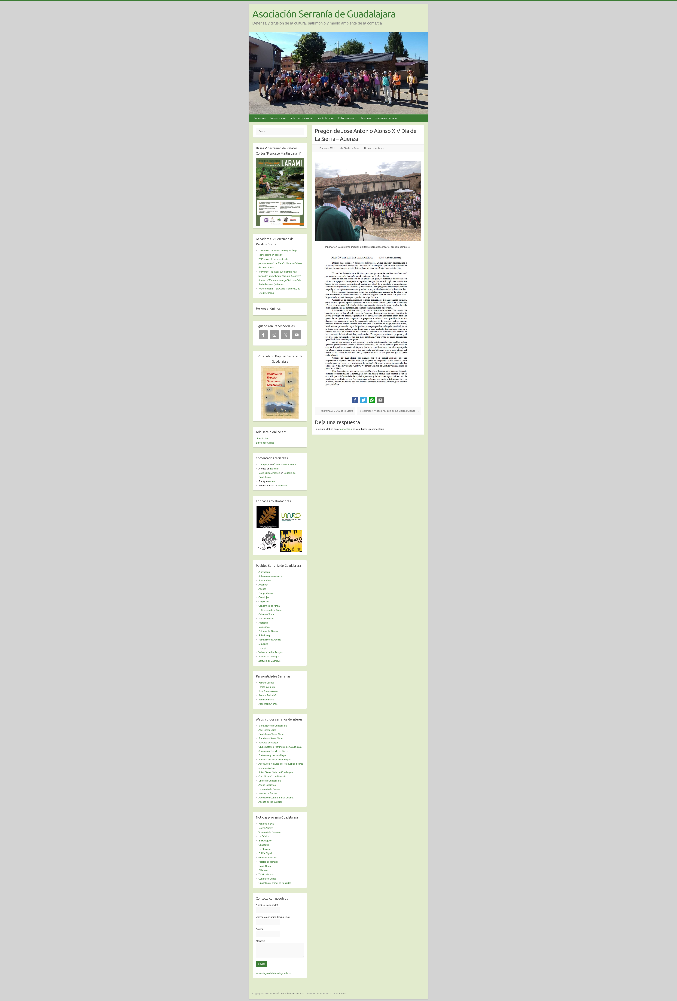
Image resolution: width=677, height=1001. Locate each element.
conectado (346, 429)
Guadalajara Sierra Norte (270, 734)
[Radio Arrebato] (291, 531)
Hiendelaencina (266, 618)
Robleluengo (264, 635)
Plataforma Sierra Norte (270, 738)
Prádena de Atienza (268, 631)
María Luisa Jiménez (269, 473)
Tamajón (262, 648)
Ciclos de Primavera (300, 118)
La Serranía (364, 118)
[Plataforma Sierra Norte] (268, 508)
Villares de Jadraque (268, 656)
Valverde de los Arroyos (270, 652)
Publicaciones (346, 118)
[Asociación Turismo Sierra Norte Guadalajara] (291, 508)
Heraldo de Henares (268, 861)
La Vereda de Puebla (269, 789)
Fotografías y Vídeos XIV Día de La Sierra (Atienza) (389, 410)
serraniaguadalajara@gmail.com (274, 973)
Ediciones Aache (265, 442)
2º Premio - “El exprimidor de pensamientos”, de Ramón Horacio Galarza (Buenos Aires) (280, 263)
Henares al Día (266, 823)
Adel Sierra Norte (267, 730)
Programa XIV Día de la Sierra (334, 410)
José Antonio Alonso (268, 691)
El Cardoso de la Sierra (270, 610)
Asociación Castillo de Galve (273, 751)
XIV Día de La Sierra (349, 148)
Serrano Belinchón (267, 695)
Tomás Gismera (266, 687)
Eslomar (274, 468)
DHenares (263, 870)
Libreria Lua (262, 438)
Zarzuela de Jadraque (269, 661)
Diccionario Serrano (386, 118)
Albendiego (264, 572)
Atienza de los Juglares (270, 802)
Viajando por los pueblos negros (274, 759)
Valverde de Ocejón (268, 742)
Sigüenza (263, 644)
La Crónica (263, 836)
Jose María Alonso (267, 704)
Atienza (262, 589)
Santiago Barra (266, 699)
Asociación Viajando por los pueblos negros (280, 763)
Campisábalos (265, 593)
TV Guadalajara (266, 874)
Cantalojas (263, 597)
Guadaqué (263, 845)
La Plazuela (264, 849)
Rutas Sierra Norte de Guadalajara (275, 772)
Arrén (272, 481)
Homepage (263, 464)
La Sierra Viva (278, 118)
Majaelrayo (264, 627)
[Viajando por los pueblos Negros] (268, 531)
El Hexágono (265, 840)
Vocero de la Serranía (269, 832)
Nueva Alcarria (265, 828)
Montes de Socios (267, 793)
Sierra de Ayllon (266, 768)
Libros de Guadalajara (269, 780)
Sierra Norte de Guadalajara (272, 725)
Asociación (260, 118)
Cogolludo (263, 601)
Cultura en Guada (267, 878)
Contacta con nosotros (284, 464)
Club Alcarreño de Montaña (272, 776)
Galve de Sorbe (266, 614)
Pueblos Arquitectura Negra (272, 755)
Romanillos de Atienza (269, 639)
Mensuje (282, 485)
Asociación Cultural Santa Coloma (275, 797)
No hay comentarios (373, 148)
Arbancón (263, 584)
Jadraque (263, 622)
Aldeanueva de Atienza (270, 576)
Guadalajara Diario (267, 857)
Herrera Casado (266, 682)
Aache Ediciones (267, 785)
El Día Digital (265, 853)
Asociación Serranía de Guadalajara (323, 14)
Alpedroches (264, 580)
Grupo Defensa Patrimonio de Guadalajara (279, 747)
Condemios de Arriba (269, 606)
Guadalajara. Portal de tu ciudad (274, 883)
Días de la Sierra (325, 118)
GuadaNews (264, 866)
